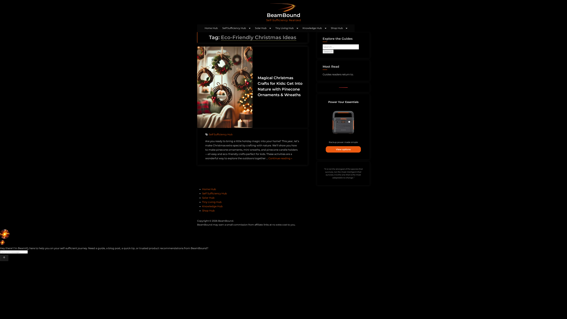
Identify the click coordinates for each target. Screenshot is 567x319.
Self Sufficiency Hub (234, 28)
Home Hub (211, 28)
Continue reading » (280, 159)
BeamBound (283, 15)
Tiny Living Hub (284, 28)
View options (343, 149)
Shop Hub (337, 28)
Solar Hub (261, 28)
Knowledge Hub (312, 28)
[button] (283, 234)
